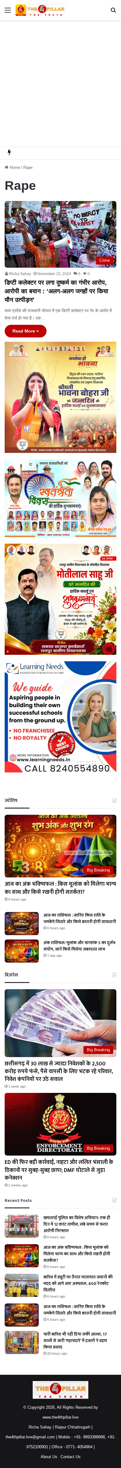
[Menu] (8, 12)
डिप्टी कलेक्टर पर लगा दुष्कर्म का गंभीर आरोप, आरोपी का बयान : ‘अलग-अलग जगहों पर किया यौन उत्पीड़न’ (56, 291)
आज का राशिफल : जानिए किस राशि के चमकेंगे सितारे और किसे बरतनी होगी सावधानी (79, 918)
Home (14, 167)
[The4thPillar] (40, 10)
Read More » (25, 330)
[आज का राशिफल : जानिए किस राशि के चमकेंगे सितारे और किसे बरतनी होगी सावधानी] (22, 923)
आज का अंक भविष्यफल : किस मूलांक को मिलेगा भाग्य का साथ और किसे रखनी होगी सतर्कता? (60, 888)
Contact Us (70, 1456)
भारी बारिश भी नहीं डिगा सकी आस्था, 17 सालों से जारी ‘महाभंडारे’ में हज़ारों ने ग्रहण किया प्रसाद (75, 1341)
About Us (49, 1456)
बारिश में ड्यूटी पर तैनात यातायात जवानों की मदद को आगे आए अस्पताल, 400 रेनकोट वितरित (78, 1284)
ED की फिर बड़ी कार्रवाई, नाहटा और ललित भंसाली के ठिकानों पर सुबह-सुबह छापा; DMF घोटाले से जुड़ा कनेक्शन (59, 1170)
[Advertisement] (60, 83)
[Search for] (113, 12)
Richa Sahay (20, 274)
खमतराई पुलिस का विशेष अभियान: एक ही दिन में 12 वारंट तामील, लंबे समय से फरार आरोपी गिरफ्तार (76, 1224)
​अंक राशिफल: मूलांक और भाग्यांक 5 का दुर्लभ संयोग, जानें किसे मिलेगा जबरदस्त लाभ (79, 946)
